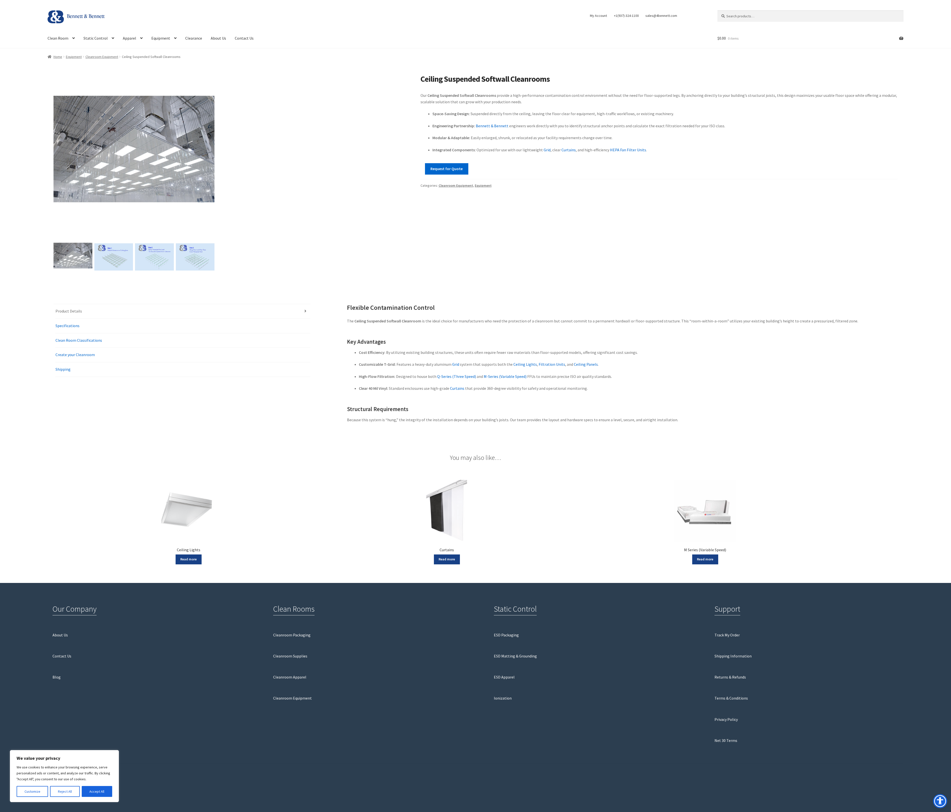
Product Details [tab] (68, 311)
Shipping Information (733, 656)
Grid (547, 149)
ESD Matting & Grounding (515, 656)
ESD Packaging (506, 634)
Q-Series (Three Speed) (456, 376)
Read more (188, 559)
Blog (57, 677)
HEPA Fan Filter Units (628, 149)
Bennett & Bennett (492, 125)
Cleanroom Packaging (292, 634)
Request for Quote (446, 168)
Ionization (503, 698)
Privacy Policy (726, 719)
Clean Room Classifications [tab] (78, 340)
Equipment (160, 38)
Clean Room (58, 38)
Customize (32, 791)
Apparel (129, 38)
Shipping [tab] (63, 369)
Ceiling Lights (525, 364)
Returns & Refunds (730, 677)
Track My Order (727, 634)
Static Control (95, 38)
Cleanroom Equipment (101, 56)
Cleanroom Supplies (290, 656)
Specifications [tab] (67, 325)
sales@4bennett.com (661, 15)
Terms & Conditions (731, 698)
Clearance (193, 38)
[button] (208, 157)
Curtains (568, 149)
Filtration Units (552, 364)
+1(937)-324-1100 (626, 15)
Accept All (96, 791)
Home (57, 56)
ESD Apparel (504, 677)
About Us (218, 38)
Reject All (65, 791)
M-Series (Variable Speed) (505, 376)
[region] (64, 776)
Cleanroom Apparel (289, 677)
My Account (598, 15)
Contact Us (244, 38)
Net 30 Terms (725, 740)
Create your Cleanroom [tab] (75, 354)
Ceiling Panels (586, 364)
